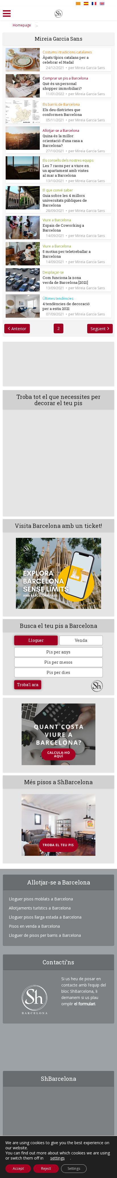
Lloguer (36, 640)
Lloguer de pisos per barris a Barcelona (45, 935)
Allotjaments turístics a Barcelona (40, 908)
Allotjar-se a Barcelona (61, 130)
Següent (98, 328)
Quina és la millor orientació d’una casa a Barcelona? (63, 140)
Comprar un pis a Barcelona (65, 78)
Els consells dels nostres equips (68, 160)
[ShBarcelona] (58, 12)
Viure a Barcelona (57, 220)
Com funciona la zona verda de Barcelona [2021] (65, 280)
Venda (81, 640)
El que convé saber (58, 190)
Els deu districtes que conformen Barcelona (62, 112)
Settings (74, 1168)
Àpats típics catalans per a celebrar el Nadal (66, 60)
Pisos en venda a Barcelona (34, 926)
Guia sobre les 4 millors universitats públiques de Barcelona (65, 200)
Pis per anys (58, 652)
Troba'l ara (27, 684)
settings (57, 1158)
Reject (46, 1168)
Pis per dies (58, 672)
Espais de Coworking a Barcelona (63, 228)
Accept (18, 1168)
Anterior (18, 328)
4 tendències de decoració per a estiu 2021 (66, 306)
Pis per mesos (58, 662)
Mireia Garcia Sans (90, 68)
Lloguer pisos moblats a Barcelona (41, 899)
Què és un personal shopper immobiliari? (62, 86)
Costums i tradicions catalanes (67, 52)
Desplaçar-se (53, 272)
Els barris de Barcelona (61, 104)
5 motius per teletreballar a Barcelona (67, 254)
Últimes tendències (58, 298)
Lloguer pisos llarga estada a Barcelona (45, 917)
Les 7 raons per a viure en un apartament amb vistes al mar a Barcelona (66, 170)
